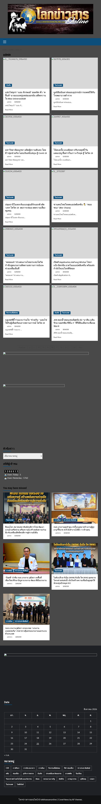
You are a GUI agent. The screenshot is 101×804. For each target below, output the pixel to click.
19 (50, 738)
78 (61, 347)
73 (38, 347)
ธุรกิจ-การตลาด (28, 773)
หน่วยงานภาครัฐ (49, 779)
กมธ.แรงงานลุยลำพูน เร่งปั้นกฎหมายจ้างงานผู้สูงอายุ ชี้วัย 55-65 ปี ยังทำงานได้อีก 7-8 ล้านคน (74, 528)
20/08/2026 (67, 533)
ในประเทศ (58, 85)
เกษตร (92, 779)
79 (65, 347)
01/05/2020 (17, 214)
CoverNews (63, 800)
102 (74, 347)
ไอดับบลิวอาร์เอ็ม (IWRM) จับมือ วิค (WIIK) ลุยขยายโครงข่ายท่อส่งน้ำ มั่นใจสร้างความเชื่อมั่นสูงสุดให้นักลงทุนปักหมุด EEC (75, 580)
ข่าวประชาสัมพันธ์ (70, 520)
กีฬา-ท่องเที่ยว (69, 768)
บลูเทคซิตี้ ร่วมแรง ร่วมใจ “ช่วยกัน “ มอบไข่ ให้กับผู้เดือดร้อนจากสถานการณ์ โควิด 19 (26, 321)
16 (12, 738)
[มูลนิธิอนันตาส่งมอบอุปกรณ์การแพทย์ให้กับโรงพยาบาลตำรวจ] (75, 73)
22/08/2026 (17, 536)
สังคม (37, 779)
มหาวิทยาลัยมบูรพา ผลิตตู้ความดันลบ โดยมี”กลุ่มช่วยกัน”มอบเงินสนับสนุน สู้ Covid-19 (26, 151)
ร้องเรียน (79, 773)
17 (25, 738)
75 (47, 347)
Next (80, 347)
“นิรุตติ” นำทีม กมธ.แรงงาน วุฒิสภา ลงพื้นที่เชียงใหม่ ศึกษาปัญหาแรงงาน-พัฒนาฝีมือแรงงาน (26, 579)
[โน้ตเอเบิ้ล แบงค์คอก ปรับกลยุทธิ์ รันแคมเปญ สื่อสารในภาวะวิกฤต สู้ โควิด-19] (75, 130)
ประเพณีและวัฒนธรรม (53, 773)
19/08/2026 (18, 584)
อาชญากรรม (72, 779)
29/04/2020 (66, 272)
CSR (7, 768)
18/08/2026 (18, 637)
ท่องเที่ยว (16, 773)
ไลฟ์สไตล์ (20, 784)
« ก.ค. (6, 755)
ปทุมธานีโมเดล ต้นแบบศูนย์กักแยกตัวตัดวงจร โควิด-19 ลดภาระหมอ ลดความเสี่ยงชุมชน (25, 207)
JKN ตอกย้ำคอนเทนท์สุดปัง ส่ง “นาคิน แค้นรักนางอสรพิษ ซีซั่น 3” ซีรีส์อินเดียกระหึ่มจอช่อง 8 (74, 323)
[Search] (96, 41)
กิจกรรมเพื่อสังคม (12, 313)
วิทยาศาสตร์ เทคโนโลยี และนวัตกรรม (19, 779)
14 (78, 732)
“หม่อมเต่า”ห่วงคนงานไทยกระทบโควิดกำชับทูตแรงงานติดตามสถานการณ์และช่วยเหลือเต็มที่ (24, 265)
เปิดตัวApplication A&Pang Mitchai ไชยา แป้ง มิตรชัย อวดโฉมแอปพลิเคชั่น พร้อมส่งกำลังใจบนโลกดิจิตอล (74, 265)
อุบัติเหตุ (83, 779)
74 (43, 347)
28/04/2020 (66, 329)
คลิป (7, 773)
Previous (22, 347)
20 (64, 738)
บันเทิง (8, 85)
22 (91, 738)
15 (91, 732)
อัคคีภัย (61, 779)
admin (9, 102)
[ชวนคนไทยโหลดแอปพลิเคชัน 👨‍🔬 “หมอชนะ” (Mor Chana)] (75, 185)
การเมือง (58, 520)
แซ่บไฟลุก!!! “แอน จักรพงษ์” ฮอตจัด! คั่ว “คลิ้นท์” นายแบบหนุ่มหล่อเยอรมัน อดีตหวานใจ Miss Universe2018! (25, 95)
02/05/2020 (17, 102)
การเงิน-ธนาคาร (29, 768)
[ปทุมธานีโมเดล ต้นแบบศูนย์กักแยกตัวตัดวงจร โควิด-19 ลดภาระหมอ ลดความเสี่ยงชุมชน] (26, 185)
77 (56, 347)
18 (38, 738)
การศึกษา (16, 768)
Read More (9, 110)
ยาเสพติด (68, 773)
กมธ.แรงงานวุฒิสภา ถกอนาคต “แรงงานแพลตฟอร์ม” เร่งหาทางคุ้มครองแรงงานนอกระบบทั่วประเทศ (26, 631)
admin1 (58, 533)
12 (50, 732)
